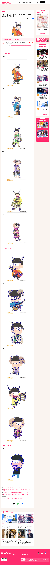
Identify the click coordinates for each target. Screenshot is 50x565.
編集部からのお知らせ (25, 554)
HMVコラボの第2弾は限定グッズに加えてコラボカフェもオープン (21, 45)
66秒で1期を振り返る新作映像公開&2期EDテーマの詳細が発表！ (13, 487)
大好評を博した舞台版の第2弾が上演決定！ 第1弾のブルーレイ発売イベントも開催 (15, 494)
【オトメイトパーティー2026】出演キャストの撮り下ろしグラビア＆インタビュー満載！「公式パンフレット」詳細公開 (9, 541)
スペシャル (5, 5)
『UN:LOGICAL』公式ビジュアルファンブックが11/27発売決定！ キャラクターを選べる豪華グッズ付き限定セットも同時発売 (26, 526)
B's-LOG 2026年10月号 (43, 29)
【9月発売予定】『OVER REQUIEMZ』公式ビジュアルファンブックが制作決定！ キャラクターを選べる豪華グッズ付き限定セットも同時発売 (43, 97)
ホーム (1, 5)
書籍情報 (30, 2)
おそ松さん (8, 5)
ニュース (19, 2)
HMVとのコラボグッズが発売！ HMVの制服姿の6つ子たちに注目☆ (21, 49)
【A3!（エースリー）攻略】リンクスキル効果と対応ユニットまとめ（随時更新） (43, 57)
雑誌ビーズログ (25, 2)
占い (38, 2)
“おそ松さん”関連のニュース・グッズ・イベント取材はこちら (12, 498)
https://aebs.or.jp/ (35, 560)
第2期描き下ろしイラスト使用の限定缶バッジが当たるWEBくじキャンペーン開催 (15, 492)
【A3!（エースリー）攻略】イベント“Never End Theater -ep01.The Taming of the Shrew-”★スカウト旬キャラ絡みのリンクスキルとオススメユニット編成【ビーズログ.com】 (43, 70)
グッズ (35, 2)
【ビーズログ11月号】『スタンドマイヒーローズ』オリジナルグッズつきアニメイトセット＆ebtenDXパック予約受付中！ (9, 526)
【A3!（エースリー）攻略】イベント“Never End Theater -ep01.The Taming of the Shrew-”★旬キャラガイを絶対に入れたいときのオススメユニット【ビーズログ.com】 (25, 542)
